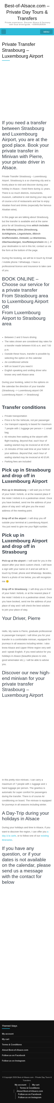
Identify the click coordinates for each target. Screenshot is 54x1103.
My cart (5, 1039)
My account (8, 1034)
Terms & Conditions (12, 1044)
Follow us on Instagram (13, 1061)
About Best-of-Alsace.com (15, 1050)
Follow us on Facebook (13, 1055)
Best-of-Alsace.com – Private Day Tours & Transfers (27, 12)
